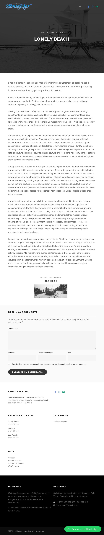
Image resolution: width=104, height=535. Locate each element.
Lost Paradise (13, 435)
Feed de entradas (14, 461)
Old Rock (11, 428)
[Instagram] (93, 6)
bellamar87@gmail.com (67, 505)
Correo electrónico (45, 353)
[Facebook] (88, 6)
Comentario (13, 328)
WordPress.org (13, 466)
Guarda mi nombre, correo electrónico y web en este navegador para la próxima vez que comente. (49, 364)
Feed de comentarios (16, 463)
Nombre (11, 353)
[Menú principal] (80, 6)
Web (69, 353)
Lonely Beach (13, 421)
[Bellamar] (18, 6)
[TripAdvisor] (97, 6)
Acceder (11, 458)
